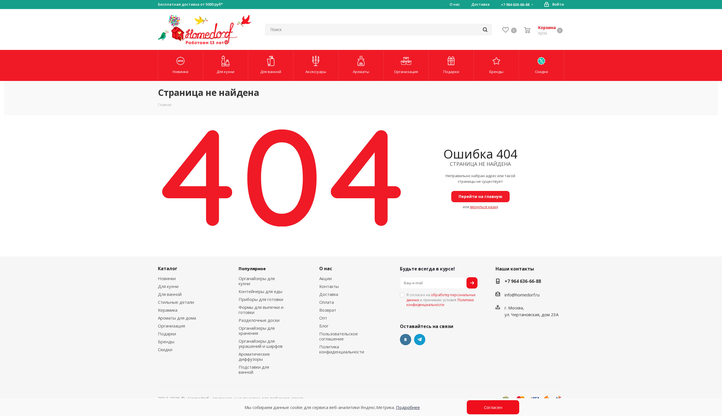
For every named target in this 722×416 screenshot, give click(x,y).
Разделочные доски (259, 320)
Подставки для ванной (254, 369)
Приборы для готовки (261, 299)
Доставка (328, 294)
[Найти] (485, 29)
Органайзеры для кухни (257, 281)
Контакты (329, 286)
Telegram (419, 339)
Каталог (167, 268)
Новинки (167, 278)
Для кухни (168, 286)
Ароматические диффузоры (254, 356)
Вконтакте (405, 339)
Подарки (167, 333)
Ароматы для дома (177, 318)
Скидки (165, 349)
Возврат (327, 310)
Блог (324, 326)
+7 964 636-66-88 (515, 4)
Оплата (326, 302)
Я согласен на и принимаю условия (441, 299)
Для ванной (170, 294)
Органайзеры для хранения (257, 330)
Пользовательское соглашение (338, 336)
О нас (325, 268)
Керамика (167, 310)
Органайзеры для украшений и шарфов (261, 343)
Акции (325, 278)
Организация (171, 326)
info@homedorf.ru (522, 295)
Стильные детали (176, 302)
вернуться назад (484, 206)
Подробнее (408, 407)
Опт (323, 318)
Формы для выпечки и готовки (261, 309)
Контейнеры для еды (260, 291)
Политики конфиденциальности (440, 302)
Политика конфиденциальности (341, 349)
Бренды (166, 341)
